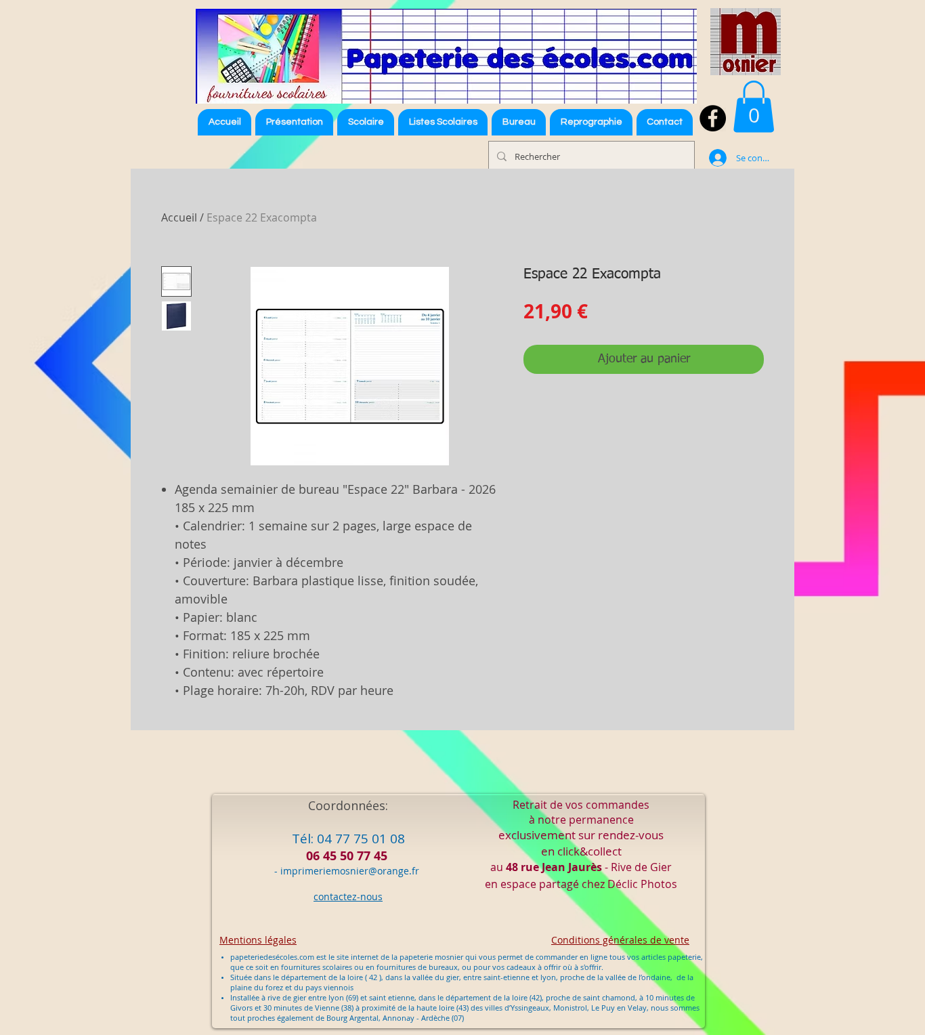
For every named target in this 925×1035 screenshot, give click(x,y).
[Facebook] (713, 118)
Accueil (179, 217)
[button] (443, 122)
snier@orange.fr (382, 870)
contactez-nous (348, 896)
